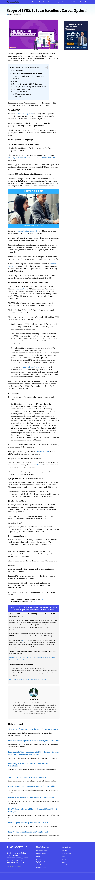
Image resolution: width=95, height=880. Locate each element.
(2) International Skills (22, 89)
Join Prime (73, 2)
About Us (41, 2)
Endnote (18, 96)
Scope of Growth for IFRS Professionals (28, 84)
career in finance (37, 465)
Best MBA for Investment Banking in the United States (31, 798)
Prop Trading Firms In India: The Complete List (28, 832)
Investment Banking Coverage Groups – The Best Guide (31, 786)
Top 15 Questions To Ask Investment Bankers (27, 777)
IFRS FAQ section (42, 452)
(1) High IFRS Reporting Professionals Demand (30, 87)
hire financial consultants (29, 367)
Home (33, 2)
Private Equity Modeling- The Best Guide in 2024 (28, 823)
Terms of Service (76, 875)
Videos (64, 2)
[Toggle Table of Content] (45, 67)
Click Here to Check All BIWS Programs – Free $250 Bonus (28, 679)
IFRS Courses (18, 81)
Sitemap (64, 862)
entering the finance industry (27, 231)
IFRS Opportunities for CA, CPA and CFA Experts (28, 77)
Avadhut (10, 14)
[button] (7, 2)
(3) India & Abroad (21, 92)
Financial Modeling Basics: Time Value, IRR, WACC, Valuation (33, 741)
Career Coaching (53, 2)
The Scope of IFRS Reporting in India (27, 73)
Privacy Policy (85, 875)
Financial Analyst (22, 289)
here (43, 599)
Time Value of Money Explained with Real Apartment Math (33, 729)
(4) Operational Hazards (23, 94)
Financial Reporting (25, 114)
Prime (24, 640)
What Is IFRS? (18, 71)
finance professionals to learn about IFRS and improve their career (32, 158)
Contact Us (83, 2)
